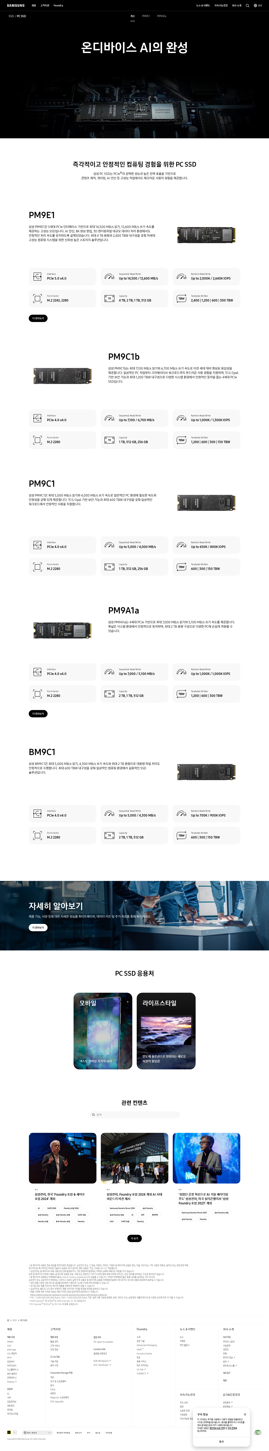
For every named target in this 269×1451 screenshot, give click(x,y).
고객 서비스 (55, 1345)
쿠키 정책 (231, 1428)
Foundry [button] (58, 5)
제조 (138, 1357)
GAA (112, 1221)
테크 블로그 (185, 1345)
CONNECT (141, 1373)
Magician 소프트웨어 (59, 1397)
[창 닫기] (245, 1414)
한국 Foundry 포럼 (63, 1221)
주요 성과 (184, 1402)
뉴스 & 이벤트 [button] (203, 5)
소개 (138, 1337)
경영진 (226, 1349)
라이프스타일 (12, 1413)
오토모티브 (11, 1401)
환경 (182, 1406)
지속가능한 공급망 (187, 1418)
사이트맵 (108, 1433)
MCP (9, 1357)
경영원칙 (226, 1402)
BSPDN (155, 1215)
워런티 (53, 1393)
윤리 (225, 1361)
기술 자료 (54, 1361)
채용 (225, 1380)
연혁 (225, 1353)
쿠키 (88, 1433)
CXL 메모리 (12, 1353)
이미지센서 (11, 1365)
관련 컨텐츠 (134, 1103)
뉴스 (182, 1337)
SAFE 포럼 (82, 1215)
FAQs (52, 1389)
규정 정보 (54, 1349)
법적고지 (78, 1433)
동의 (221, 1441)
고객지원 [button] (44, 5)
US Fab (140, 1369)
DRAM (10, 1341)
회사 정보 (227, 1337)
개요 (132, 16)
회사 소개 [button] (236, 5)
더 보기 (134, 1238)
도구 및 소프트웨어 (58, 1381)
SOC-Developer (101, 1364)
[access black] (9, 1432)
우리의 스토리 (229, 1341)
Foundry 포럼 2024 (71, 1208)
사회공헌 (183, 1414)
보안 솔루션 (12, 1373)
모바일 (10, 1409)
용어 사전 (54, 1365)
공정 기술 (141, 1341)
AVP (142, 1215)
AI (39, 1208)
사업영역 (226, 1345)
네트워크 (10, 1405)
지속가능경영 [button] (221, 5)
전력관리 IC (12, 1377)
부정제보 (226, 1406)
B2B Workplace (101, 1360)
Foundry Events (144, 1353)
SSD (11, 16)
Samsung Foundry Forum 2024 (122, 1208)
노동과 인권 (185, 1410)
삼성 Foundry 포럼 (63, 1215)
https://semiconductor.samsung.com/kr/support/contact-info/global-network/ (68, 1294)
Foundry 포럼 (43, 1221)
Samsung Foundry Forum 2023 (194, 1212)
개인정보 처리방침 (63, 1433)
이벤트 (182, 1341)
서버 (9, 1397)
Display (10, 1381)
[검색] (93, 1114)
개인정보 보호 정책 (217, 1428)
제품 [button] (34, 5)
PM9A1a (161, 16)
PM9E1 (146, 16)
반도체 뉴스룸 (229, 1365)
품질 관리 (54, 1341)
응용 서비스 (141, 1361)
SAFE (140, 1349)
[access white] (15, 1432)
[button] (37, 1433)
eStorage (11, 1349)
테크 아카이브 (142, 1365)
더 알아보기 (38, 318)
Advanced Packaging (147, 1345)
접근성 (97, 1433)
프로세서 (10, 1361)
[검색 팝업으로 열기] (247, 6)
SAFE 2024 (51, 1208)
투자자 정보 (228, 1357)
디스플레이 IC (13, 1369)
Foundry (81, 1221)
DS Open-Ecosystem (103, 1341)
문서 (52, 1385)
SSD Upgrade (56, 1401)
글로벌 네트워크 (100, 1353)
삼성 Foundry (43, 1215)
